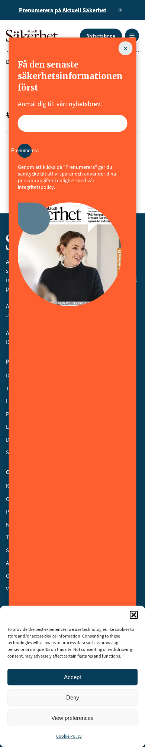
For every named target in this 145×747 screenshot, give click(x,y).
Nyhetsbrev (101, 35)
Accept (72, 677)
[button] (134, 615)
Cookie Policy (69, 736)
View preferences (72, 718)
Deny (72, 697)
